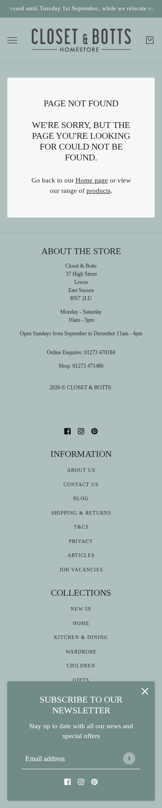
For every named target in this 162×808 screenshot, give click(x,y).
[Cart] (150, 40)
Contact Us (81, 484)
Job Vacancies (81, 569)
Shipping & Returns (81, 513)
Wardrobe (81, 651)
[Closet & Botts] (81, 40)
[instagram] (81, 781)
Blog (81, 498)
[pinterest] (94, 781)
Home (81, 623)
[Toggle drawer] (12, 40)
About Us (81, 470)
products (98, 190)
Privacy (81, 541)
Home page (92, 180)
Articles (81, 555)
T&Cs (81, 527)
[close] (144, 691)
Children (81, 665)
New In (81, 609)
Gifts (81, 680)
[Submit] (129, 758)
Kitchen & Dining (81, 637)
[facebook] (67, 781)
